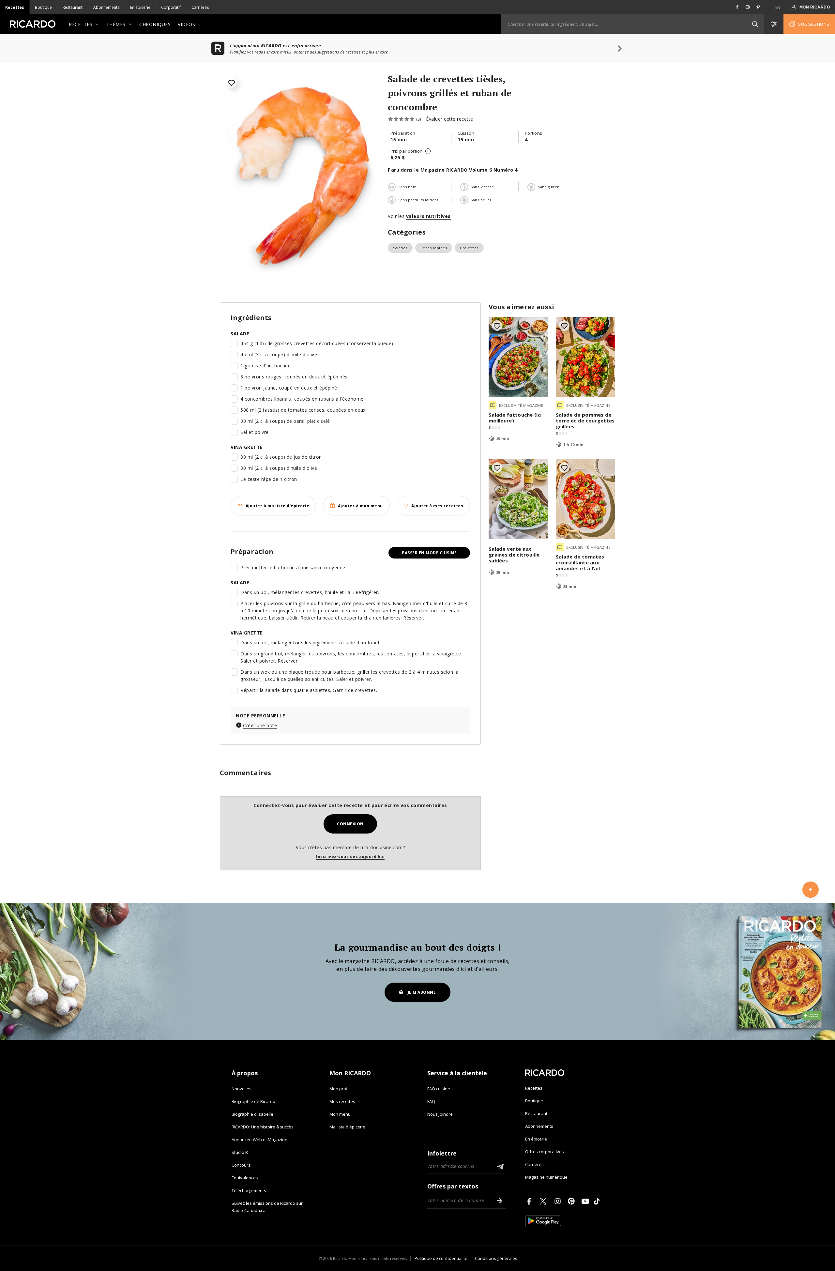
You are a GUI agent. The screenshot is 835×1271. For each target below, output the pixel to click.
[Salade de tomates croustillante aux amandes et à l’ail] (585, 499)
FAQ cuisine (438, 1089)
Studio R (240, 1152)
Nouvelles (241, 1089)
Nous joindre (440, 1114)
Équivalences (245, 1178)
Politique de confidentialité (441, 1258)
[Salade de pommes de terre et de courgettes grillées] (585, 357)
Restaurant (73, 7)
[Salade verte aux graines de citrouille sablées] (518, 499)
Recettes (14, 7)
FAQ (431, 1101)
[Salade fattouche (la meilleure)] (518, 357)
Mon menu (340, 1114)
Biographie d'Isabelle (252, 1114)
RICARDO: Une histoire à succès (263, 1127)
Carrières (200, 7)
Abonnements (106, 7)
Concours (241, 1165)
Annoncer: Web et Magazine (259, 1139)
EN (778, 7)
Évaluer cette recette (449, 119)
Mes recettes (342, 1101)
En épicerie (140, 7)
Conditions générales (496, 1258)
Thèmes (116, 24)
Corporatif (171, 7)
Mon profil (339, 1089)
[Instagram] (559, 1201)
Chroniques (155, 24)
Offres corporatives (544, 1152)
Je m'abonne (422, 992)
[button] (755, 24)
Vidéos (186, 24)
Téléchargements (249, 1190)
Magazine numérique (546, 1177)
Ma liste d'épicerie (347, 1127)
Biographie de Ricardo (253, 1101)
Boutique (43, 7)
